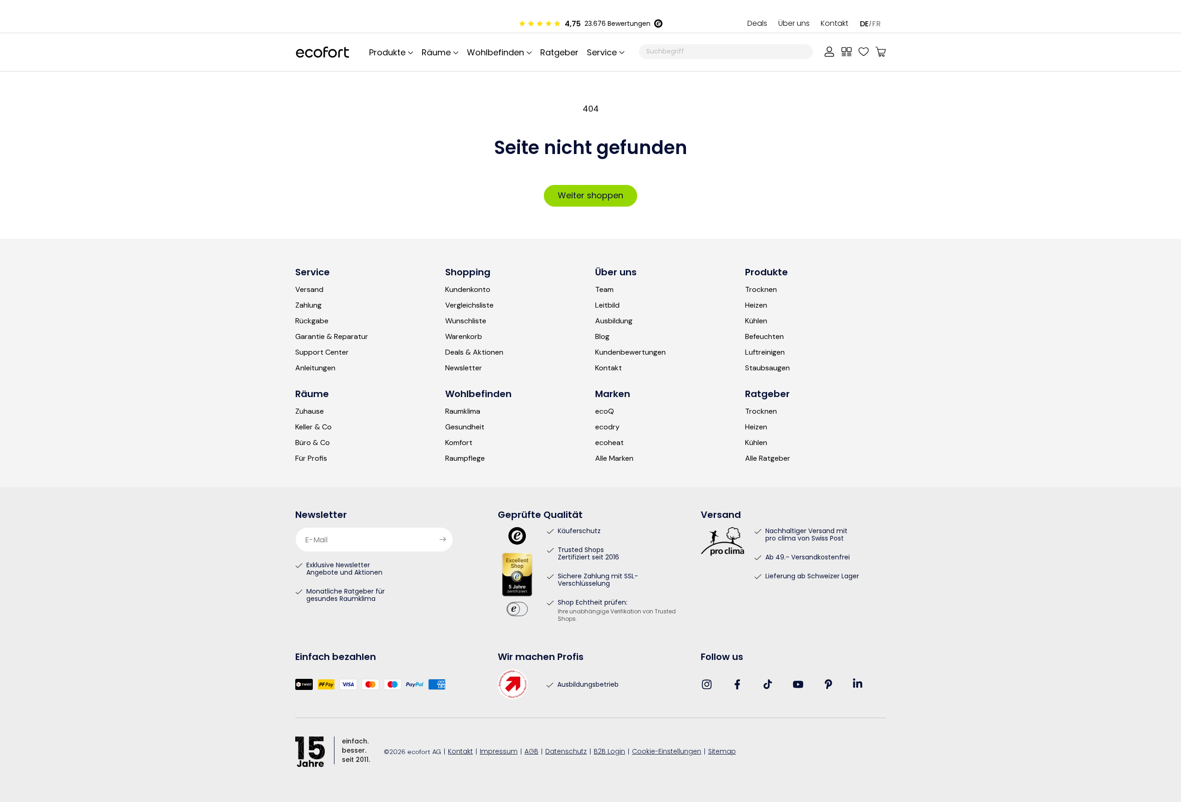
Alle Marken (614, 458)
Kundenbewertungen (630, 352)
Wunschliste (465, 321)
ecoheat (609, 442)
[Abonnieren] (442, 539)
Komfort (458, 442)
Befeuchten (764, 336)
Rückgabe (311, 321)
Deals (757, 24)
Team (604, 289)
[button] (604, 52)
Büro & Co (312, 442)
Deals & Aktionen (474, 352)
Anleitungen (315, 368)
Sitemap (722, 752)
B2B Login (609, 752)
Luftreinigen (765, 352)
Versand (309, 289)
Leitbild (607, 305)
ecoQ (604, 411)
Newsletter (463, 368)
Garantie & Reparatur (331, 336)
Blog (602, 336)
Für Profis (311, 458)
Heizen (756, 305)
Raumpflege (465, 458)
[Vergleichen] (846, 52)
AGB (531, 752)
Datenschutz (566, 752)
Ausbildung (613, 321)
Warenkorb (463, 336)
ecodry (607, 427)
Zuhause (309, 411)
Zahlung (308, 305)
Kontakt (834, 24)
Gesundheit (464, 427)
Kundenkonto (467, 289)
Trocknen (761, 289)
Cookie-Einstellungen (666, 752)
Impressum (499, 752)
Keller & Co (313, 427)
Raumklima (462, 411)
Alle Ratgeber (767, 458)
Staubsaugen (767, 368)
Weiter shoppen (590, 195)
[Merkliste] (864, 52)
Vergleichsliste (469, 305)
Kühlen (756, 321)
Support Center (322, 352)
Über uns (794, 24)
